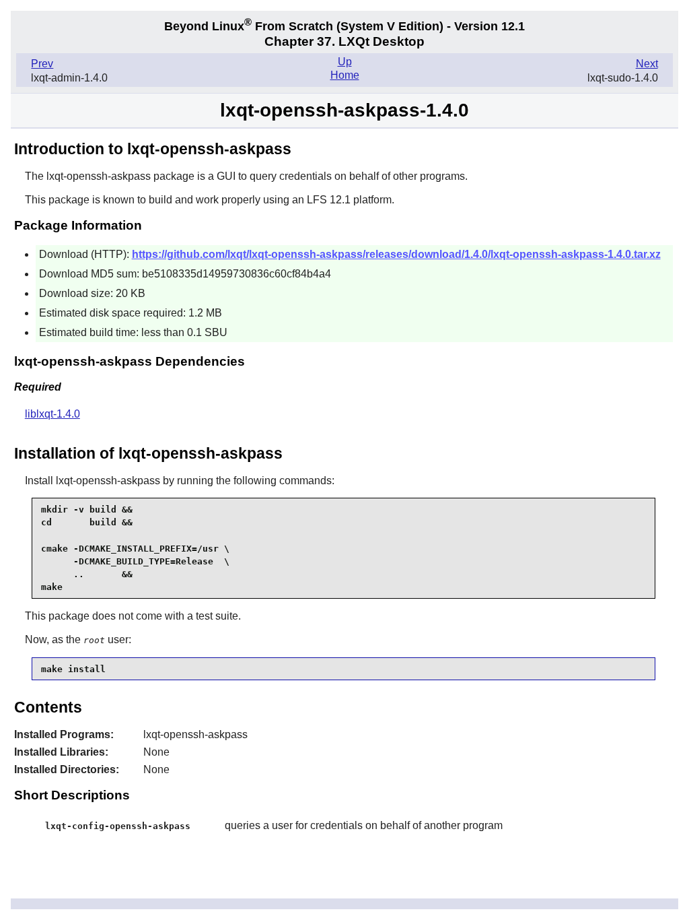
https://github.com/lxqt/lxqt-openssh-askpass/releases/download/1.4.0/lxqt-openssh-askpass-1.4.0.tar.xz (396, 254)
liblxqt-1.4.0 (52, 414)
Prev (42, 63)
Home (344, 75)
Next (647, 63)
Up (345, 61)
